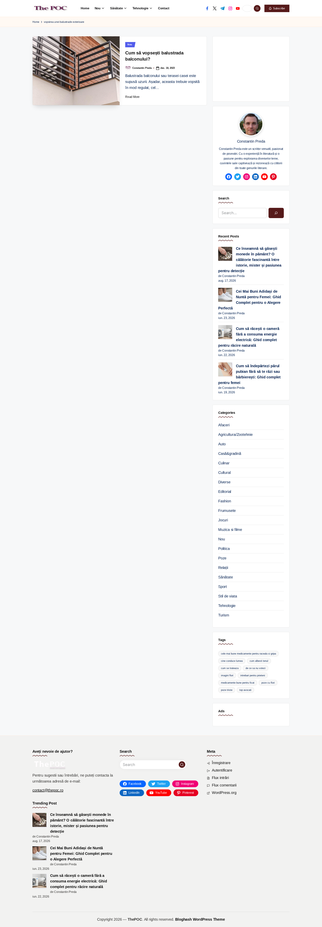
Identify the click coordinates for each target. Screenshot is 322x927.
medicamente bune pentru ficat (237, 682)
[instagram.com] (230, 8)
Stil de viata (227, 596)
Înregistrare (221, 763)
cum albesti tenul (259, 661)
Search (223, 198)
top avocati (245, 690)
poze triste (226, 690)
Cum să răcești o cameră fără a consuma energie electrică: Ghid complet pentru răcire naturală (248, 337)
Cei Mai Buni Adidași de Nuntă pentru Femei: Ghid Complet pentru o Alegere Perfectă (249, 299)
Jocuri (223, 520)
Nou (129, 44)
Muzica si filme (230, 530)
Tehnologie (227, 606)
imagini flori (227, 675)
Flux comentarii (224, 785)
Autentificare (222, 770)
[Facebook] (228, 176)
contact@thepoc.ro (47, 790)
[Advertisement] (270, 68)
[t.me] (222, 8)
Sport (222, 587)
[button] (277, 8)
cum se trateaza (230, 668)
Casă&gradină (229, 453)
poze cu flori (268, 682)
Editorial (224, 492)
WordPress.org (224, 793)
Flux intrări (220, 778)
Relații (223, 568)
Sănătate (225, 577)
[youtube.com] (238, 8)
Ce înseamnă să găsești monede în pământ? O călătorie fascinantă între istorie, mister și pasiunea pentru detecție (249, 259)
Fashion (224, 501)
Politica (224, 549)
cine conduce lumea (232, 661)
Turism (223, 615)
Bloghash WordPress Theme (200, 919)
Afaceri (224, 425)
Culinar (224, 463)
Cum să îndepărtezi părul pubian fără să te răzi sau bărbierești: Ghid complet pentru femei (249, 374)
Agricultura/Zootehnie (235, 434)
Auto (222, 444)
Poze (222, 558)
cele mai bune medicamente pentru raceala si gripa (248, 653)
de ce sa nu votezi (256, 668)
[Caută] (276, 213)
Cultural (224, 472)
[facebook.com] (207, 8)
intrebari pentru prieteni (252, 675)
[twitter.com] (214, 8)
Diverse (224, 482)
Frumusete (227, 511)
